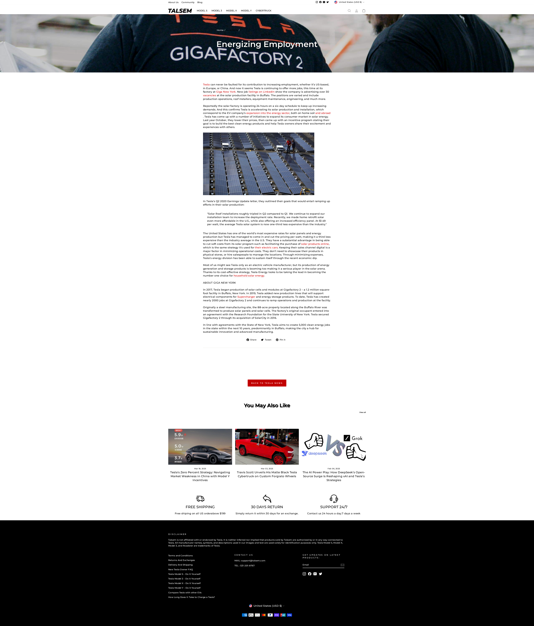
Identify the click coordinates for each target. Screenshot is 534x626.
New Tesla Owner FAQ (180, 569)
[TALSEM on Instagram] (304, 574)
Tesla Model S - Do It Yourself (184, 574)
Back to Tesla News (267, 383)
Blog (199, 2)
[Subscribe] (342, 565)
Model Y (246, 10)
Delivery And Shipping (180, 564)
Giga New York (226, 91)
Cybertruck (263, 10)
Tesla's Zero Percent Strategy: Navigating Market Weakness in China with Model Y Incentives (200, 476)
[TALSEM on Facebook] (309, 574)
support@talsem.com (253, 560)
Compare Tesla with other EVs (185, 592)
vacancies (209, 95)
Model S (202, 10)
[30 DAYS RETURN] (267, 499)
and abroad (323, 113)
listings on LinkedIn (262, 91)
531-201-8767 (247, 565)
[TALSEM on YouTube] (315, 574)
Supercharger (246, 296)
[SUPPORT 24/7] (334, 499)
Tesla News (232, 30)
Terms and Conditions (180, 555)
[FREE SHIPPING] (200, 499)
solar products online (315, 243)
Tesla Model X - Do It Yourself (184, 583)
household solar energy (249, 275)
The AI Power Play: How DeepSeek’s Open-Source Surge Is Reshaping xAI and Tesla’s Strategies (334, 476)
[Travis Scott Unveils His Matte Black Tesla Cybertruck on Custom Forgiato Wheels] (267, 447)
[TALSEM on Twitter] (320, 574)
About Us (173, 2)
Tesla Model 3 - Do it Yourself (184, 578)
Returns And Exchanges (181, 560)
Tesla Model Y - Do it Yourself (184, 588)
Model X (231, 10)
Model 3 (217, 10)
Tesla (206, 84)
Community (188, 2)
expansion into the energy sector (268, 113)
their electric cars (266, 247)
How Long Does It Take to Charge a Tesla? (191, 597)
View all (362, 412)
